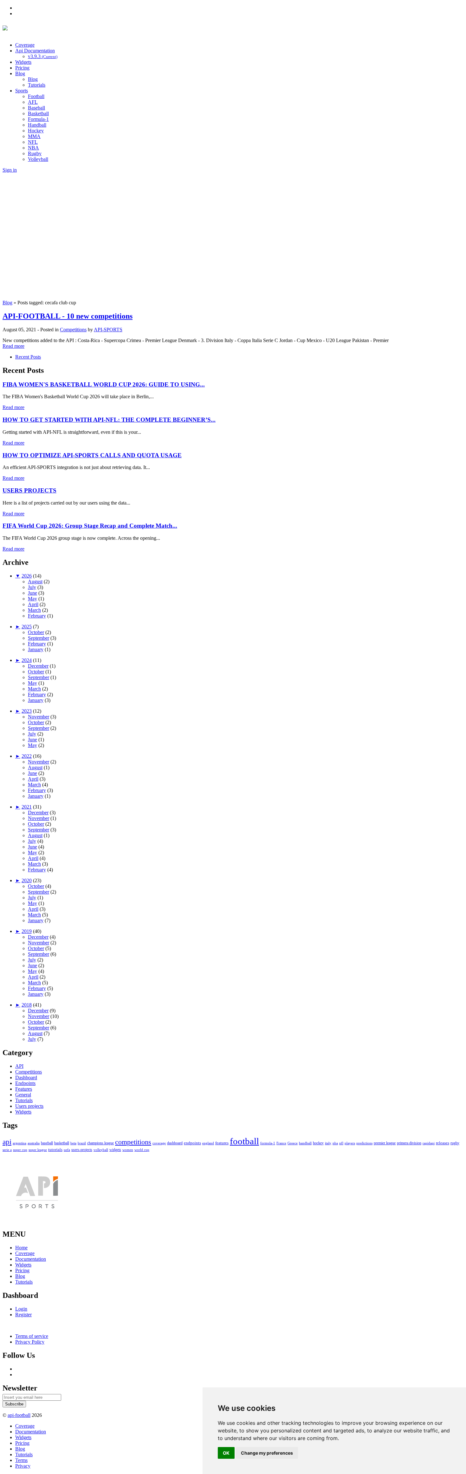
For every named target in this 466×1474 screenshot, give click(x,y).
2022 (27, 756)
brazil (82, 1143)
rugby (454, 1143)
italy (328, 1143)
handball (305, 1143)
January (35, 649)
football (244, 1141)
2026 (27, 575)
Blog (20, 73)
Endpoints (25, 1083)
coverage (159, 1143)
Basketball (38, 113)
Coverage (25, 45)
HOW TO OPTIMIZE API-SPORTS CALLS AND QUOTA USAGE (92, 455)
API (19, 1066)
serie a (7, 1150)
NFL (33, 142)
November (38, 716)
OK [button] (226, 1453)
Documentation (30, 1259)
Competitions (73, 329)
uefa (67, 1150)
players (350, 1143)
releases (442, 1142)
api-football (19, 1415)
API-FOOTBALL (75, 29)
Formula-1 (38, 119)
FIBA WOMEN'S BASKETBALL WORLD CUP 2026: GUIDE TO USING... (104, 384)
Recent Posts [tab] (28, 357)
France (281, 1143)
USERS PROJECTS (29, 490)
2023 (27, 711)
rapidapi (429, 1143)
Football (36, 96)
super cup (20, 1150)
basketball (61, 1143)
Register (23, 1314)
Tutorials (36, 85)
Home (21, 1247)
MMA (34, 136)
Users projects (29, 1106)
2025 (27, 626)
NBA (33, 147)
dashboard (175, 1143)
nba (335, 1143)
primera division (409, 1143)
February (37, 615)
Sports (21, 90)
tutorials (55, 1149)
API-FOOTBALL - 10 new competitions (68, 316)
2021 (27, 807)
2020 (27, 880)
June (32, 593)
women (127, 1150)
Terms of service (31, 1336)
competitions (133, 1142)
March (34, 610)
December (38, 666)
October (36, 632)
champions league (100, 1143)
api (7, 1142)
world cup (141, 1150)
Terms (21, 1460)
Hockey (36, 130)
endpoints (192, 1142)
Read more (13, 346)
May (32, 598)
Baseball (36, 107)
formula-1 (267, 1143)
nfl (341, 1143)
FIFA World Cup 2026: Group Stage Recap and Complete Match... (90, 525)
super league (38, 1150)
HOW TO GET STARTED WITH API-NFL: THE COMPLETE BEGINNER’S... (109, 419)
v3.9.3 (42, 56)
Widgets (23, 62)
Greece (293, 1143)
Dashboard (26, 1077)
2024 (27, 660)
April (33, 604)
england (208, 1143)
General (23, 1094)
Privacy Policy (29, 1342)
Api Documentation (35, 50)
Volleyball (38, 159)
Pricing (22, 67)
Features (23, 1089)
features (222, 1142)
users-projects (81, 1150)
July (32, 587)
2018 (27, 1005)
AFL (33, 102)
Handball (37, 125)
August (35, 581)
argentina (19, 1143)
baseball (47, 1143)
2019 (27, 931)
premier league (385, 1143)
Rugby (35, 153)
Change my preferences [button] (267, 1453)
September (38, 638)
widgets (115, 1149)
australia (34, 1143)
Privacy (22, 1466)
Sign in (10, 170)
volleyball (101, 1150)
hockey (318, 1143)
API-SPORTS (108, 329)
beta (73, 1143)
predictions (364, 1143)
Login (21, 1309)
